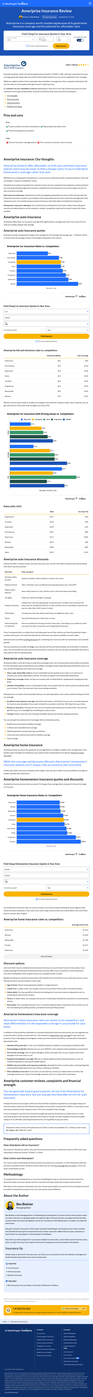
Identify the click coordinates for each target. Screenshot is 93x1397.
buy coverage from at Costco (65, 1166)
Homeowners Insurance (19, 1322)
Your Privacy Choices (70, 1358)
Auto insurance (13, 99)
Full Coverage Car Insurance (45, 1336)
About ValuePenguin (70, 1333)
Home (5, 1322)
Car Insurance (41, 1333)
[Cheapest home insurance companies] (46, 824)
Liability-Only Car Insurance (45, 1340)
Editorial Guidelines (69, 1336)
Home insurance (13, 103)
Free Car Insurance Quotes (45, 1343)
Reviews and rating (14, 106)
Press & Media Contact (70, 1343)
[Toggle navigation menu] (90, 3)
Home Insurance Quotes (44, 1355)
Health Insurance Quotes (44, 1352)
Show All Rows (46, 956)
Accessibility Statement (11, 1392)
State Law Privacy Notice (71, 1361)
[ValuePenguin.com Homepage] (15, 4)
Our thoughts (12, 95)
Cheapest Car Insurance (44, 1346)
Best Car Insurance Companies (46, 1349)
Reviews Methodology (70, 1340)
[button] (35, 17)
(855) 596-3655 (23, 1308)
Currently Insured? (80, 37)
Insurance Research (69, 1346)
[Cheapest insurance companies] (46, 270)
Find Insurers (61, 46)
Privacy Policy (68, 1355)
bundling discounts (30, 639)
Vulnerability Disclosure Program (73, 1364)
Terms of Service (68, 1352)
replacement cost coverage (60, 1035)
